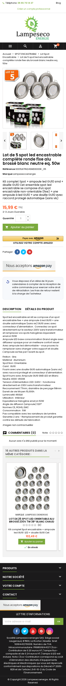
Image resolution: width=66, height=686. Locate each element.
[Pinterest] (29, 252)
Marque (7, 174)
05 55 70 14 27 (25, 2)
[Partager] (17, 252)
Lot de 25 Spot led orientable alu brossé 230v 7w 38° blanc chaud (31, 520)
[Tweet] (23, 252)
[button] (33, 240)
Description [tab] (12, 309)
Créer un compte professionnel (33, 8)
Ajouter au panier (19, 227)
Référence (9, 169)
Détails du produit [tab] (39, 309)
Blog (58, 2)
